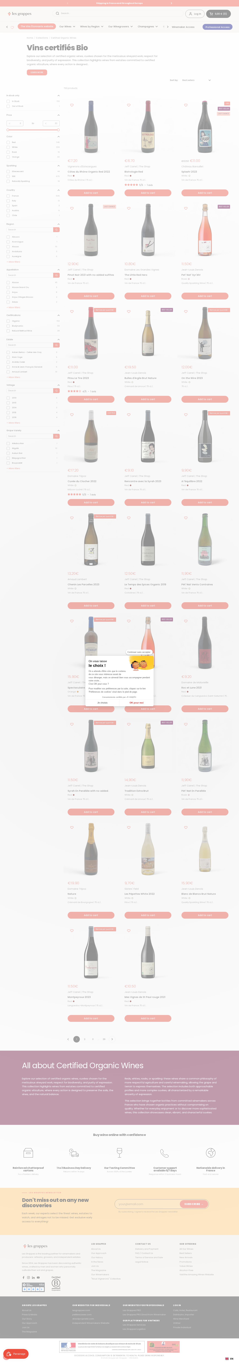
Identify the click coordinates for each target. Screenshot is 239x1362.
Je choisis (102, 702)
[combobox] (229, 1358)
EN (231, 1358)
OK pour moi (137, 702)
